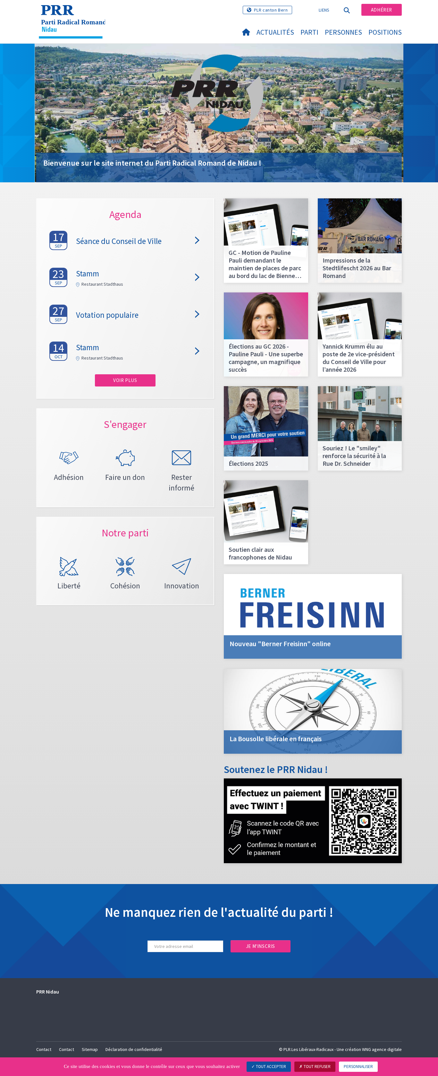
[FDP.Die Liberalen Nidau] (73, 13)
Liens (324, 10)
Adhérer (381, 10)
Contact (43, 1049)
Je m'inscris (260, 946)
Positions (385, 32)
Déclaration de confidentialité (133, 1049)
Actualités (275, 32)
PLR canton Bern (271, 10)
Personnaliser (358, 1066)
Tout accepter (270, 1066)
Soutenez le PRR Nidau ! (276, 769)
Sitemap (90, 1049)
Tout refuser (317, 1066)
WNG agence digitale (382, 1049)
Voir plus (125, 380)
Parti (309, 32)
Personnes (343, 32)
